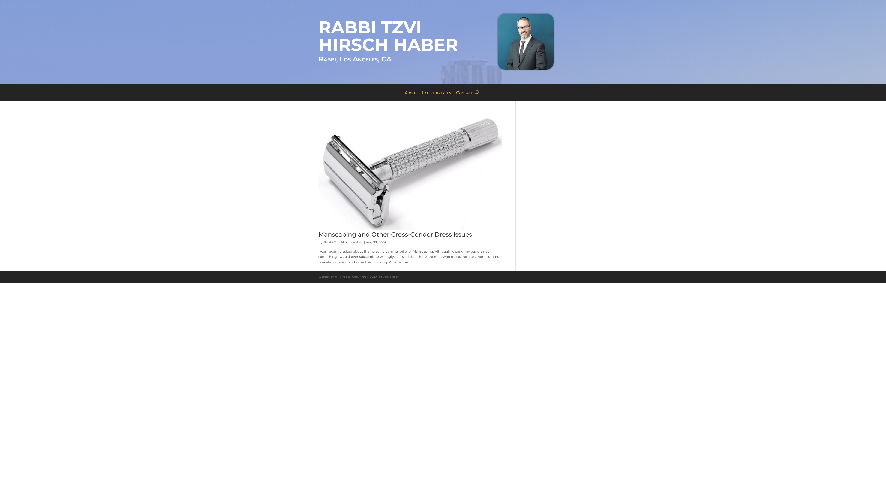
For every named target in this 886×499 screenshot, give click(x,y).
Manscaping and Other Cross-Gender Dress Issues (395, 234)
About (411, 93)
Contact (464, 93)
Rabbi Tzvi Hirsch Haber (343, 242)
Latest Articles (436, 93)
